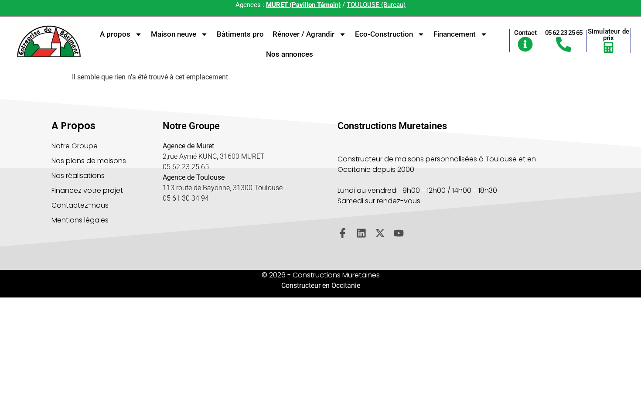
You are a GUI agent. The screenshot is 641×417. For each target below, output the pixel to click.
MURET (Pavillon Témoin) (303, 5)
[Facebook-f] (343, 233)
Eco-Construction (384, 34)
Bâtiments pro (240, 34)
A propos (115, 34)
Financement (454, 34)
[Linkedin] (361, 233)
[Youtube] (399, 233)
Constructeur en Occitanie (320, 285)
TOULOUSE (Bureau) (376, 5)
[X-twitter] (380, 233)
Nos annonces (289, 54)
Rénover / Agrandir (303, 34)
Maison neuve (173, 34)
